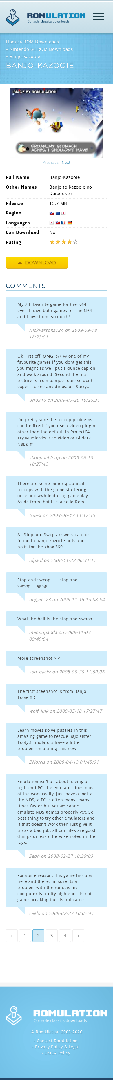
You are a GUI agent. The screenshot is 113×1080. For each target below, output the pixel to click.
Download (40, 262)
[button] (98, 17)
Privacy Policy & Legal (57, 1047)
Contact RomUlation (57, 1040)
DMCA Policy (57, 1053)
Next (66, 162)
